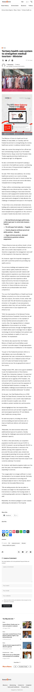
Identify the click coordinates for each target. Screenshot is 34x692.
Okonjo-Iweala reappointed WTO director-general (12, 645)
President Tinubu (23, 666)
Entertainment (6, 652)
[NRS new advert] (17, 114)
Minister (24, 543)
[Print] (12, 60)
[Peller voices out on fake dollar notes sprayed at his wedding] (27, 655)
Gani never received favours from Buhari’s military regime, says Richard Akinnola (12, 635)
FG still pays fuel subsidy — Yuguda (18, 227)
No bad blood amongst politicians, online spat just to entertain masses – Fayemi (17, 222)
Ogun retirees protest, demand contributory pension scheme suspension (16, 237)
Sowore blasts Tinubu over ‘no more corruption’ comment (11, 625)
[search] (19, 2)
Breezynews (10, 64)
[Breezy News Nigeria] (6, 2)
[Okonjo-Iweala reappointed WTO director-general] (27, 645)
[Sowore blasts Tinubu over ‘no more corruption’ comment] (27, 624)
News (4, 47)
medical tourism (16, 543)
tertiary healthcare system (9, 545)
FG (9, 543)
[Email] (6, 60)
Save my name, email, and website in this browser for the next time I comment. (17, 600)
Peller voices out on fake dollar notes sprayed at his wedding (11, 655)
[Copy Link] (9, 60)
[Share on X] (3, 60)
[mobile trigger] (30, 2)
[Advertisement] (17, 29)
